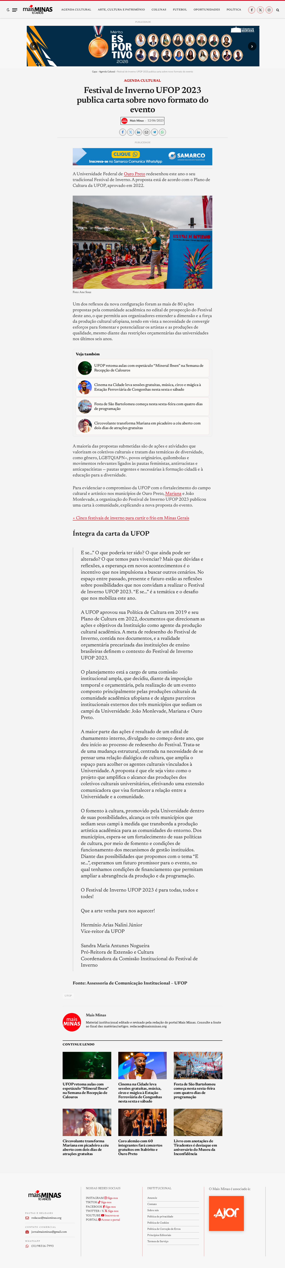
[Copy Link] (31, 198)
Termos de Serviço (157, 1241)
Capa (94, 71)
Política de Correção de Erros (163, 1229)
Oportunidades (207, 10)
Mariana (173, 494)
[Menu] (14, 10)
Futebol (180, 10)
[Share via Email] (146, 132)
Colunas (159, 10)
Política (234, 10)
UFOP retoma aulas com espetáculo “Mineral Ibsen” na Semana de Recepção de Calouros (86, 1090)
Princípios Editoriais (159, 1235)
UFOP (68, 996)
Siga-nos (112, 1198)
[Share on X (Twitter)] (130, 132)
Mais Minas (137, 121)
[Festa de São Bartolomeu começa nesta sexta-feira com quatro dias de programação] (198, 1065)
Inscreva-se (111, 1215)
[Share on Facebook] (122, 132)
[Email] (31, 189)
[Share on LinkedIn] (138, 132)
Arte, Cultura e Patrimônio (121, 10)
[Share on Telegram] (154, 132)
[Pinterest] (31, 180)
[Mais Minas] (37, 10)
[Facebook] (31, 153)
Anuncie (152, 1198)
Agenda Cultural (76, 10)
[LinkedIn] (31, 171)
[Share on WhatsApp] (162, 132)
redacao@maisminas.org (46, 1218)
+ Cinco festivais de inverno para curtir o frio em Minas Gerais (131, 518)
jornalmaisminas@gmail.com (49, 1232)
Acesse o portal (110, 1220)
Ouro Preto (134, 174)
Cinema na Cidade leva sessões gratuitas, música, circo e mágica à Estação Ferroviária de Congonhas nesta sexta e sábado (140, 1092)
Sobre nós (153, 1210)
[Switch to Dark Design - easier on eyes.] (8, 10)
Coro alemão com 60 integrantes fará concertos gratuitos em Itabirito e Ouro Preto (140, 1147)
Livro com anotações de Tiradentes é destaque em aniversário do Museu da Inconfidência (195, 1147)
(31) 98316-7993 (42, 1246)
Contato (152, 1204)
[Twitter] (31, 162)
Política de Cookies (158, 1223)
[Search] (277, 10)
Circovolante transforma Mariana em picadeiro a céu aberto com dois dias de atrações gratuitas (86, 1147)
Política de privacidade (160, 1216)
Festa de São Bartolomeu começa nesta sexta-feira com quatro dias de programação (195, 1090)
